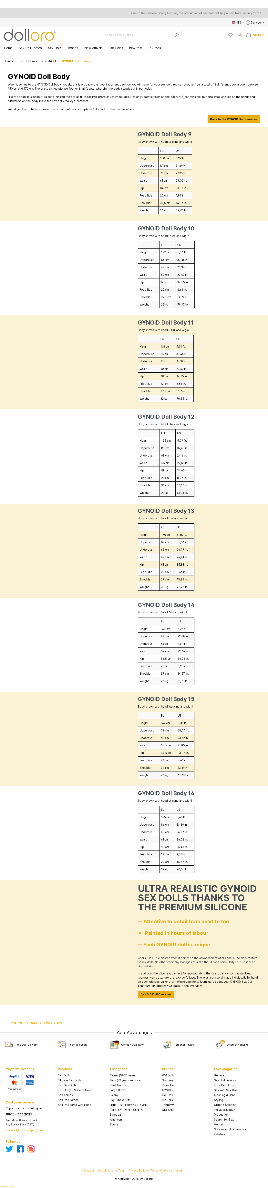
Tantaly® (168, 1104)
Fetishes (219, 1134)
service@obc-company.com (25, 1130)
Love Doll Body (224, 1085)
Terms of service (161, 1170)
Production (221, 1114)
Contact (88, 1170)
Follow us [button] (13, 1141)
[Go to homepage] (30, 35)
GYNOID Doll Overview (155, 994)
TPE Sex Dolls (67, 1085)
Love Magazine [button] (225, 1069)
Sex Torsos (65, 1095)
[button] (186, 1065)
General (219, 1075)
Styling (218, 1100)
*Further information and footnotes (35, 1022)
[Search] (176, 35)
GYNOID (167, 1090)
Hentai (218, 1124)
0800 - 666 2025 (19, 1114)
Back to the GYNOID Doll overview (234, 119)
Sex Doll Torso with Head (74, 1104)
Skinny (114, 1095)
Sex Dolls (64, 1075)
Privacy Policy (138, 1170)
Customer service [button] (20, 1102)
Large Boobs (118, 1090)
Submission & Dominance (230, 1129)
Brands (167, 1069)
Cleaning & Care (224, 1095)
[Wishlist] (230, 35)
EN (239, 22)
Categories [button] (118, 1069)
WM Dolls (168, 1075)
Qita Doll (167, 1109)
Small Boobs (118, 1085)
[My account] (239, 35)
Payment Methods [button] (20, 1069)
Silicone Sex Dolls (69, 1080)
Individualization (224, 1109)
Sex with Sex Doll (225, 1090)
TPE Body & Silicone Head (75, 1090)
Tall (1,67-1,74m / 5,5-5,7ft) (128, 1109)
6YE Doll (167, 1095)
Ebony (114, 1124)
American (116, 1119)
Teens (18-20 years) (123, 1075)
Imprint (180, 1170)
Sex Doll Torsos (68, 1100)
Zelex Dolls (169, 1085)
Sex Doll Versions (225, 1080)
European (116, 1114)
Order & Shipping (225, 1104)
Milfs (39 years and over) (126, 1080)
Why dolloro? (106, 1170)
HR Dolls (167, 1100)
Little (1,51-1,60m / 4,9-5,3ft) (128, 1104)
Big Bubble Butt (120, 1100)
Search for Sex (224, 1119)
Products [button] (65, 1069)
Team (121, 1170)
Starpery (168, 1080)
